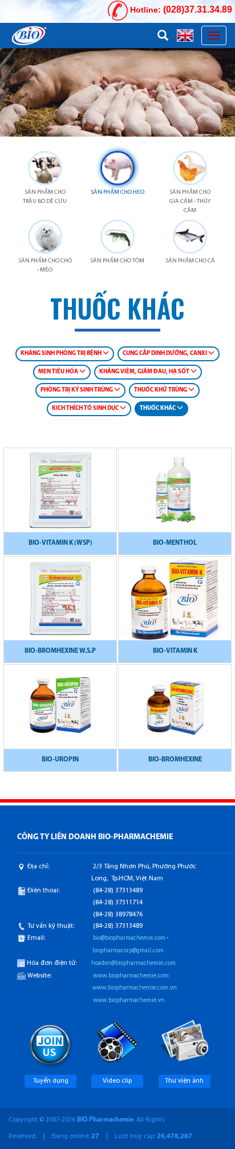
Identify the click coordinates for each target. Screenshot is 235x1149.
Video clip (117, 1081)
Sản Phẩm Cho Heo (117, 192)
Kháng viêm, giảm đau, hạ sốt (145, 372)
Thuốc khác (158, 408)
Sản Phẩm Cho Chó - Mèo (45, 265)
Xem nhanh (60, 495)
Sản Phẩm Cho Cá (190, 261)
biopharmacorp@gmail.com (128, 951)
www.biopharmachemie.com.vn (134, 988)
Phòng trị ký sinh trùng (77, 390)
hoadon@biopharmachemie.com (133, 963)
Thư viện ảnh (184, 1081)
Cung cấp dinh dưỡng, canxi (165, 353)
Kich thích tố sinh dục (86, 408)
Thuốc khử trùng (161, 390)
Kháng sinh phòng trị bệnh (62, 353)
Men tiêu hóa (58, 372)
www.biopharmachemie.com (131, 976)
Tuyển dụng (50, 1081)
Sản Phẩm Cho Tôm (117, 261)
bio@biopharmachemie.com (129, 938)
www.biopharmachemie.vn (129, 1001)
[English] (185, 34)
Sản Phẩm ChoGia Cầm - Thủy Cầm (189, 201)
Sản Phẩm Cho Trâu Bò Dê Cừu (45, 197)
